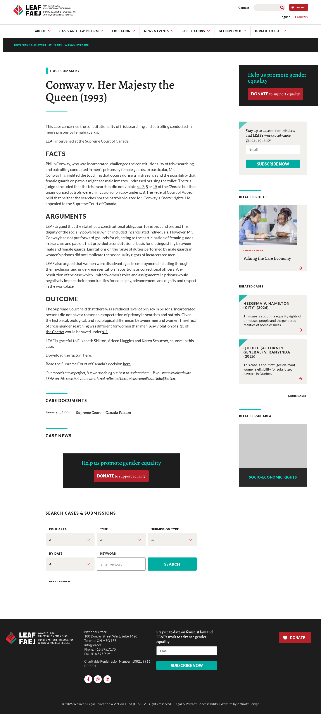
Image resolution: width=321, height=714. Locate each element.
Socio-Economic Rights (273, 477)
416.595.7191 (101, 654)
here (87, 355)
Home (17, 45)
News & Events (156, 31)
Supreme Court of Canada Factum (103, 412)
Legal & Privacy (185, 704)
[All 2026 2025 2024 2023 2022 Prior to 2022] (70, 564)
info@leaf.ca (93, 645)
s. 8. (142, 192)
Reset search (59, 581)
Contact (243, 7)
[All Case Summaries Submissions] (121, 539)
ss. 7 (140, 186)
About (40, 31)
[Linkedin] (107, 679)
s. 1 (105, 331)
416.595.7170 (105, 649)
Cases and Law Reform (78, 31)
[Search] (282, 7)
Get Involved (230, 31)
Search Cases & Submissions (71, 45)
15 (155, 186)
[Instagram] (98, 679)
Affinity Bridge (248, 704)
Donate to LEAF (268, 31)
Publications (194, 31)
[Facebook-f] (88, 679)
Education (121, 31)
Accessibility (208, 704)
